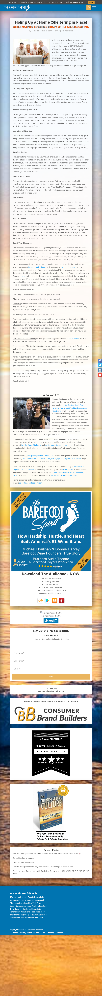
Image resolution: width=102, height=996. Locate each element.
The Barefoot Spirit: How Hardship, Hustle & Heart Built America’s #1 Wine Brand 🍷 (47, 853)
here (23, 276)
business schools (80, 466)
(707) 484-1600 (51, 688)
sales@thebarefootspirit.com (31, 483)
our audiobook (73, 338)
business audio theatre (37, 267)
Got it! (91, 2)
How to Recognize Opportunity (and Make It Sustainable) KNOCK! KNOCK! (43, 866)
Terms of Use (39, 932)
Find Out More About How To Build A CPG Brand (51, 701)
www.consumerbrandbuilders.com (64, 475)
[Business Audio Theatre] (51, 613)
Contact (59, 932)
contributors (68, 469)
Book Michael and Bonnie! (23, 862)
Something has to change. (23, 858)
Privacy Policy (26, 932)
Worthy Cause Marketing (31, 445)
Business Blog (67, 31)
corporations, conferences (23, 469)
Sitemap (50, 932)
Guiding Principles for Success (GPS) (40, 456)
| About (14, 932)
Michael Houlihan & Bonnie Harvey (45, 31)
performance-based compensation (59, 445)
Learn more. (78, 2)
